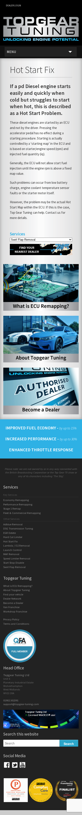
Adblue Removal (13, 524)
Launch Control (12, 550)
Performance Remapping (17, 504)
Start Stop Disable (13, 562)
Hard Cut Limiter (12, 537)
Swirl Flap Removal (14, 567)
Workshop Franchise (15, 611)
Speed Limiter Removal (16, 558)
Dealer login (13, 5)
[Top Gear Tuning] (41, 44)
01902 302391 (10, 700)
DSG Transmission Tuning (18, 528)
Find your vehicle (13, 594)
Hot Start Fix (10, 541)
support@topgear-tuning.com (21, 704)
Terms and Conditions (16, 623)
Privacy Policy (11, 619)
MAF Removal (11, 554)
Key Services (10, 494)
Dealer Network (12, 598)
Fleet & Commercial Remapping (22, 513)
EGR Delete (9, 533)
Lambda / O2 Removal (16, 545)
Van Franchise (11, 607)
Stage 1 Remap (12, 508)
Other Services (11, 518)
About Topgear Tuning (16, 590)
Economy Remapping (16, 500)
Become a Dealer (13, 603)
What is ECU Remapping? (18, 585)
